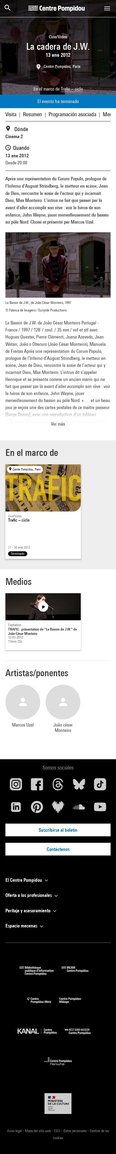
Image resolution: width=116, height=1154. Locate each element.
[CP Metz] (43, 1004)
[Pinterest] (36, 809)
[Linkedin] (15, 809)
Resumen (32, 114)
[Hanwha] (58, 1066)
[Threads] (58, 786)
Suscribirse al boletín (58, 830)
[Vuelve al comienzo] (103, 1141)
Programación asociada (72, 114)
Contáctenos (58, 849)
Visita (10, 114)
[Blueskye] (79, 786)
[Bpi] (40, 973)
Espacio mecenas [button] (21, 925)
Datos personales (75, 1131)
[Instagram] (15, 786)
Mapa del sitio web (38, 1131)
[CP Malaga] (74, 1004)
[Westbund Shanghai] (82, 1035)
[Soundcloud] (79, 809)
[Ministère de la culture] (58, 1103)
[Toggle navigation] (107, 8)
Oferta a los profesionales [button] (29, 895)
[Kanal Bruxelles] (41, 1035)
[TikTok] (100, 786)
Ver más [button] (58, 424)
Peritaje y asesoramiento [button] (28, 910)
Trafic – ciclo (72, 89)
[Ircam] (79, 973)
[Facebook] (36, 786)
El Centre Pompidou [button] (24, 880)
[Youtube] (100, 809)
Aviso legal (15, 1131)
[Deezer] (58, 809)
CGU (57, 1131)
